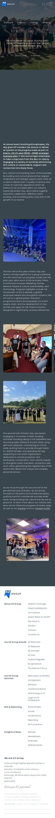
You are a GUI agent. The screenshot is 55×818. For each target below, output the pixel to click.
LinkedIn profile (42, 508)
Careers (32, 630)
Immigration (34, 680)
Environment (34, 707)
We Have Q (33, 621)
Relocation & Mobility (39, 676)
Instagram (33, 804)
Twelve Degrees (36, 659)
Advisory (32, 684)
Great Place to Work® (39, 617)
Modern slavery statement (29, 800)
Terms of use (10, 800)
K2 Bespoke (34, 646)
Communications (37, 689)
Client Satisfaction (37, 608)
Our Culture (34, 612)
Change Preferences (30, 797)
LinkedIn (20, 804)
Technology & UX (36, 693)
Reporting (33, 720)
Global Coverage (37, 604)
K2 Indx (31, 655)
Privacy (8, 797)
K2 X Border (34, 651)
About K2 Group (12, 604)
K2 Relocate (34, 642)
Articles (32, 732)
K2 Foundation (35, 724)
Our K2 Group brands (15, 642)
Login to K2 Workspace (34, 699)
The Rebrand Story (37, 668)
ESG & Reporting (13, 707)
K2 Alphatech (35, 664)
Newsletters (34, 736)
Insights (22, 508)
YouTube (44, 804)
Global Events (35, 745)
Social (31, 711)
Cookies (16, 797)
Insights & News (12, 732)
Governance (34, 716)
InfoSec (32, 626)
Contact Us (34, 634)
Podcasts (33, 741)
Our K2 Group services (11, 677)
